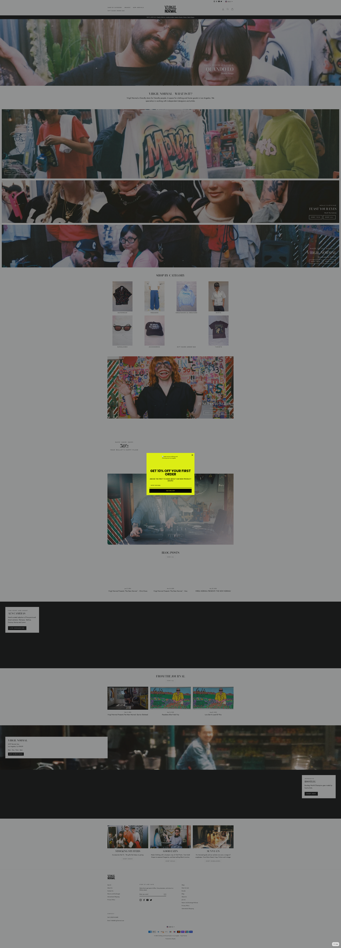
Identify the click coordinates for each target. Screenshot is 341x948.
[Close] (192, 455)
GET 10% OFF (170, 491)
